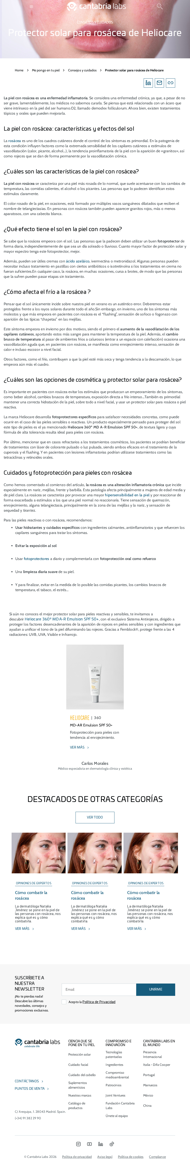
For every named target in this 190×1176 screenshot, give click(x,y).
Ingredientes (114, 1065)
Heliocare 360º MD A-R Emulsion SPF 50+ (62, 619)
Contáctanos (27, 1081)
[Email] (159, 83)
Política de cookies (131, 1157)
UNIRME (155, 989)
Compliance (157, 1157)
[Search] (160, 6)
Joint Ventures (115, 1095)
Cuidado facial (78, 1065)
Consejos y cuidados (82, 70)
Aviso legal (104, 1157)
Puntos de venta (29, 1088)
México (148, 1095)
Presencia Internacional (152, 1054)
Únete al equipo (117, 1116)
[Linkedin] (148, 83)
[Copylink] (170, 83)
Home (19, 70)
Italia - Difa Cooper (156, 1065)
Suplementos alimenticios (77, 1085)
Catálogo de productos (77, 1105)
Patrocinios (113, 1085)
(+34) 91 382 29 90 (28, 1118)
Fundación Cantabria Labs (120, 1105)
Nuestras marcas (79, 1095)
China (147, 1105)
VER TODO (95, 817)
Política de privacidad (77, 1157)
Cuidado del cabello (82, 1075)
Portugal (149, 1075)
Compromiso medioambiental (117, 1074)
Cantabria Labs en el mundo (159, 1043)
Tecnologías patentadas (114, 1054)
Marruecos (150, 1085)
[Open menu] (32, 6)
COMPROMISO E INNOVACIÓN (118, 1043)
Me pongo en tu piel (46, 70)
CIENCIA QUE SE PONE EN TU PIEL (81, 1043)
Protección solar (79, 1054)
